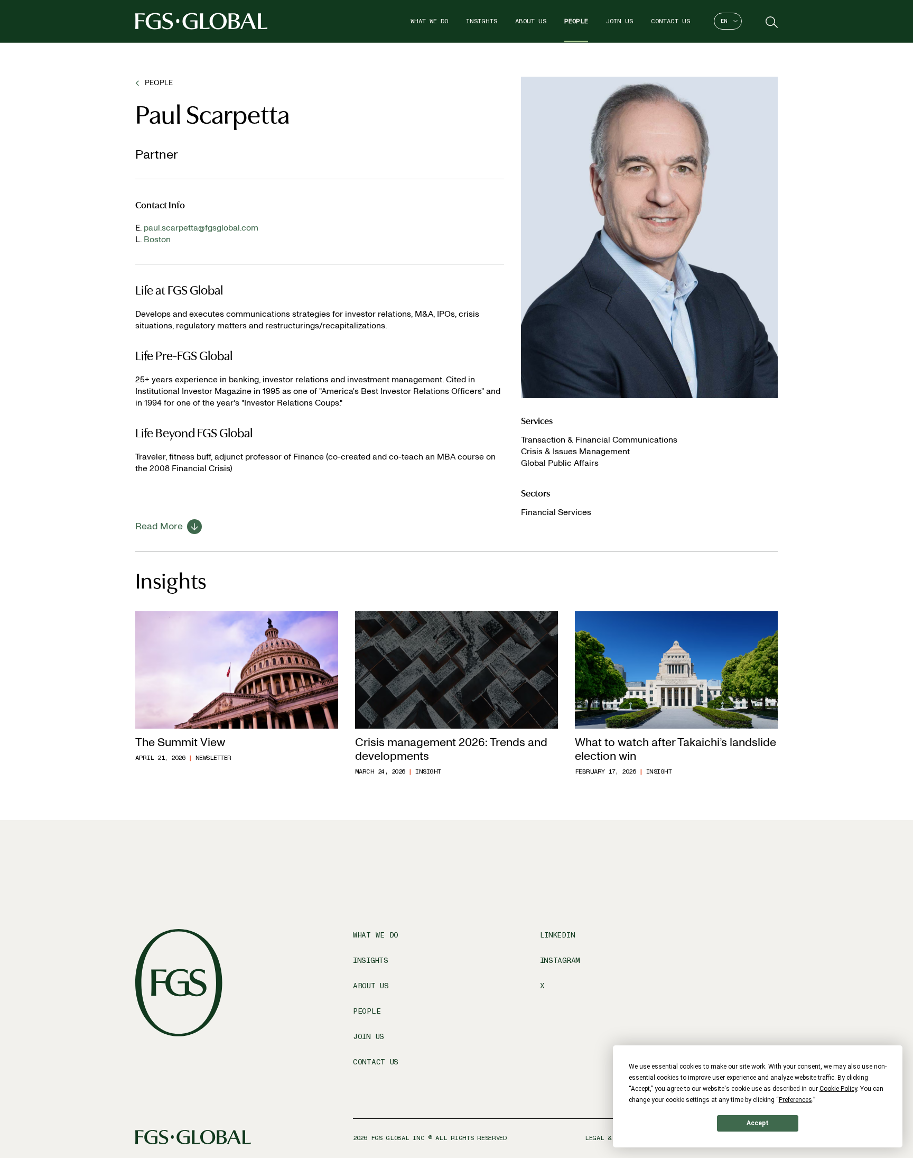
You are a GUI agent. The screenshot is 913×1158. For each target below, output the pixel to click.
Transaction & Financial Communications (599, 440)
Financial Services (556, 512)
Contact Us (670, 21)
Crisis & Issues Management (575, 451)
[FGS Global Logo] (201, 21)
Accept (758, 1123)
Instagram (560, 960)
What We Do (429, 21)
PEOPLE (159, 82)
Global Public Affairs (560, 463)
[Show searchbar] (770, 21)
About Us (530, 21)
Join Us (619, 21)
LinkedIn (557, 935)
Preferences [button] (795, 1100)
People (576, 21)
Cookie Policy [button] (838, 1088)
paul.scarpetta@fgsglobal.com (201, 228)
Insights (481, 21)
